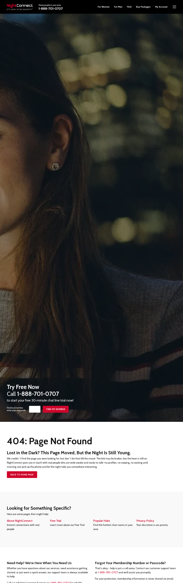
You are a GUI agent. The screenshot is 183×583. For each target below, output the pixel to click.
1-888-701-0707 (51, 8)
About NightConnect (19, 520)
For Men (118, 6)
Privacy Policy (145, 520)
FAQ (129, 6)
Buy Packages (143, 6)
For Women (104, 6)
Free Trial (55, 520)
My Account (161, 6)
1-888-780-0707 (108, 572)
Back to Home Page (22, 474)
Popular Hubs (101, 520)
